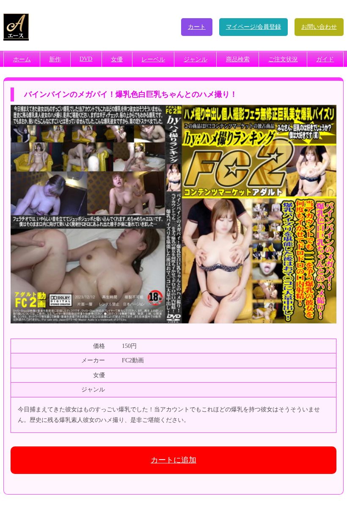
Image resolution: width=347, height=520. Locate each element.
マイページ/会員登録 (253, 27)
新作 (55, 59)
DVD (86, 59)
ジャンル (195, 59)
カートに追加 (173, 460)
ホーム (22, 59)
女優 (117, 59)
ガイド (325, 59)
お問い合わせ (319, 27)
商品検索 (238, 59)
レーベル (153, 59)
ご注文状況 (283, 59)
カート (197, 27)
